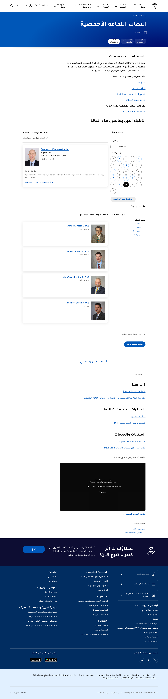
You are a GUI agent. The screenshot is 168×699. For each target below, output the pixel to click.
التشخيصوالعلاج (127, 41)
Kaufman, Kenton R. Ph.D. (76, 277)
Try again (103, 492)
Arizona (138, 224)
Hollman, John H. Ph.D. (78, 252)
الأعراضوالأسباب (141, 41)
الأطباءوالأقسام (114, 41)
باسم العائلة (116, 153)
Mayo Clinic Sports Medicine (132, 442)
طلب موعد (139, 32)
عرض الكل (137, 235)
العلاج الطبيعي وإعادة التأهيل (130, 94)
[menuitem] (140, 41)
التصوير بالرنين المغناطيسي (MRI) (129, 423)
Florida (138, 227)
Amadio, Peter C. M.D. (78, 226)
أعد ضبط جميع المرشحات (123, 199)
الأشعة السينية (138, 417)
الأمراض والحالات (137, 16)
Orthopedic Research (134, 112)
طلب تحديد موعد (135, 344)
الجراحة (142, 83)
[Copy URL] (88, 487)
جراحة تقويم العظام (135, 100)
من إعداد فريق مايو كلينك (133, 334)
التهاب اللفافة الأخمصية (114, 25)
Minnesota (137, 231)
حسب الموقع (116, 141)
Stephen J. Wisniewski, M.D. (55, 149)
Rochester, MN (120, 147)
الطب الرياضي (138, 88)
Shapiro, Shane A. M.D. (77, 303)
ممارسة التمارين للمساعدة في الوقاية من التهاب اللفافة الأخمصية (114, 398)
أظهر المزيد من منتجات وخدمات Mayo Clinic (124, 448)
